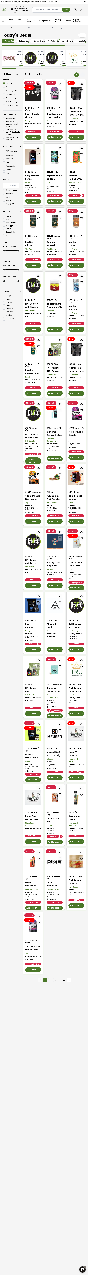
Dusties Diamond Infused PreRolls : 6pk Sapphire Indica (75, 308)
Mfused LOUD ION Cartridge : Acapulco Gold (55, 754)
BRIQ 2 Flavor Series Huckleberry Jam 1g (75, 497)
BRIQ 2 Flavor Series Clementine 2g (33, 177)
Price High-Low (12, 105)
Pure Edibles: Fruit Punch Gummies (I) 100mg (53, 497)
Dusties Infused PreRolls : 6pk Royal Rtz (32, 244)
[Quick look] (38, 84)
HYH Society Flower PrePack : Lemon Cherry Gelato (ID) (33, 436)
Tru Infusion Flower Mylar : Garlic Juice (75, 690)
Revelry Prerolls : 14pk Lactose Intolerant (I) (32, 372)
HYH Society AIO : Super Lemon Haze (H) (31, 305)
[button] (69, 980)
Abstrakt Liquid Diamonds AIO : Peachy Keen (54, 626)
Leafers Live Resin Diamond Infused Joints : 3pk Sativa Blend (54, 820)
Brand (8, 87)
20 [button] (64, 980)
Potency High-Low (12, 98)
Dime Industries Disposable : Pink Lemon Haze (53, 884)
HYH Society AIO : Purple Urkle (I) (53, 369)
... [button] (59, 980)
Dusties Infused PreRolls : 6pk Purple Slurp (53, 244)
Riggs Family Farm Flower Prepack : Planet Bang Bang (32, 818)
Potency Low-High (11, 94)
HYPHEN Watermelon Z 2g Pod (32, 756)
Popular (9, 83)
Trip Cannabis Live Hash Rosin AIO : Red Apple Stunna (33, 497)
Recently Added (12, 90)
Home (4, 28)
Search (66, 10)
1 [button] (45, 980)
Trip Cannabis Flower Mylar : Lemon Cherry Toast (54, 116)
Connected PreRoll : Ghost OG (75, 818)
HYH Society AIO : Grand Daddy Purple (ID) (75, 626)
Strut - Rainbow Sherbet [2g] (32, 626)
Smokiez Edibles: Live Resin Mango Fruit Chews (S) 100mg (75, 177)
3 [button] (55, 980)
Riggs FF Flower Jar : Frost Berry (74, 754)
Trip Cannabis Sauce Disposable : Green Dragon (54, 177)
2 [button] (50, 980)
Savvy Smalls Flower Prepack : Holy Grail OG (32, 116)
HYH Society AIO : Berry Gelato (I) (31, 561)
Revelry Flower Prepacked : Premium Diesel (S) (54, 564)
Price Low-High (12, 101)
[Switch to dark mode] (81, 9)
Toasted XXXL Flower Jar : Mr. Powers (54, 305)
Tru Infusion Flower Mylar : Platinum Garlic (75, 113)
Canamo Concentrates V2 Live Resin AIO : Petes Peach (54, 433)
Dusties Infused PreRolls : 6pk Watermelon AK (75, 244)
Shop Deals (21, 62)
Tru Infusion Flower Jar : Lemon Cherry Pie (75, 882)
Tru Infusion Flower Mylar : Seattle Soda (75, 369)
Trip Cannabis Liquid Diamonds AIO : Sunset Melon (76, 433)
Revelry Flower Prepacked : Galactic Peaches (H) (75, 564)
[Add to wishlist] (38, 90)
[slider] (4, 250)
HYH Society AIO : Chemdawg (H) (31, 690)
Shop (13, 28)
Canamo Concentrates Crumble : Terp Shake (54, 690)
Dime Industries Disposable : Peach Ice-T (31, 884)
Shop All (82, 35)
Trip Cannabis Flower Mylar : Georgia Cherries (32, 948)
